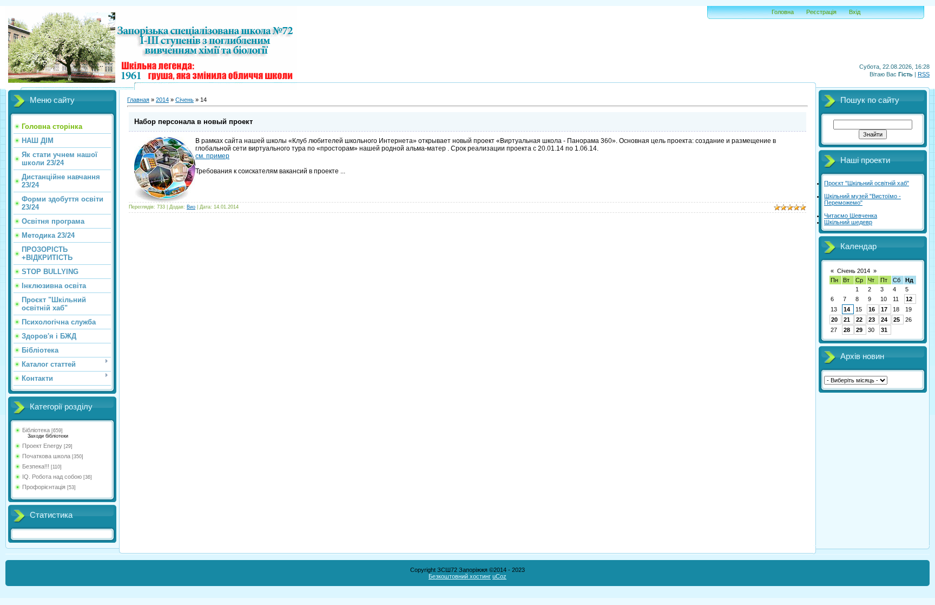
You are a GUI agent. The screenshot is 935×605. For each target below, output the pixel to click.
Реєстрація (821, 12)
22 (859, 319)
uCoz (499, 576)
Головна (783, 12)
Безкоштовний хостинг (460, 576)
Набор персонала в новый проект (193, 122)
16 (871, 309)
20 (834, 319)
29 (859, 330)
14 (847, 309)
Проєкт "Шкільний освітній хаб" (866, 183)
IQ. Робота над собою (52, 476)
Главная (138, 99)
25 (896, 319)
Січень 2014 (853, 271)
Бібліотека (36, 430)
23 (871, 319)
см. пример (212, 156)
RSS (924, 74)
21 (847, 319)
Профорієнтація (43, 487)
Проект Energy (42, 446)
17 (884, 309)
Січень (184, 99)
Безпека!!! (35, 466)
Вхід (854, 12)
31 (884, 330)
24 (884, 319)
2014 (162, 99)
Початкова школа (46, 456)
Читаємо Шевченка (850, 215)
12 (909, 299)
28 (847, 330)
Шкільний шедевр (848, 222)
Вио (191, 207)
